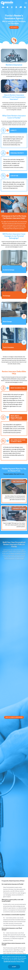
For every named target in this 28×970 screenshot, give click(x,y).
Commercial (20, 7)
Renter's (25, 7)
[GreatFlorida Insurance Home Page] (7, 2)
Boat (16, 7)
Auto (3, 7)
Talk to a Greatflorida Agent (14, 717)
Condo (12, 7)
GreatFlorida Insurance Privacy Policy (14, 961)
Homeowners (7, 7)
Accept (14, 966)
